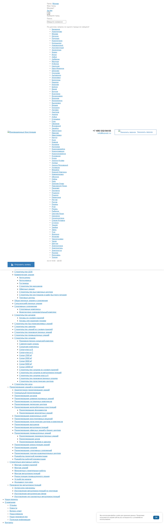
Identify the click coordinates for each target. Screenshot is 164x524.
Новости (13, 508)
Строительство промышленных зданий (31, 335)
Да (48, 10)
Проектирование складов (25, 448)
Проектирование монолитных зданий (35, 413)
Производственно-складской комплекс (36, 341)
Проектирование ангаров (25, 396)
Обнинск (55, 177)
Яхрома (55, 253)
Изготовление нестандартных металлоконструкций (37, 497)
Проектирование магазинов (26, 424)
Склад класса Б (26, 350)
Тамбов (55, 227)
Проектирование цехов (29, 439)
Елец (54, 121)
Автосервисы (25, 280)
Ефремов (55, 123)
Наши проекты (11, 499)
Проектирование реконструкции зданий (32, 445)
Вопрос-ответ (16, 511)
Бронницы (56, 80)
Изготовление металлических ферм (30, 494)
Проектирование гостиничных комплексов (33, 401)
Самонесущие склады (29, 344)
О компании (10, 502)
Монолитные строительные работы (30, 471)
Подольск (55, 38)
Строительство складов (24, 338)
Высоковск (56, 103)
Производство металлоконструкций (25, 485)
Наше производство (19, 517)
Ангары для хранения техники (32, 321)
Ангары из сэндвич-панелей (31, 318)
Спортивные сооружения (25, 306)
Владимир (56, 94)
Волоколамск (57, 96)
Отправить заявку (22, 264)
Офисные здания (27, 289)
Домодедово (57, 31)
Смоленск (56, 216)
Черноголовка (57, 239)
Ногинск (55, 36)
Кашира (55, 82)
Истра (54, 54)
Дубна (54, 117)
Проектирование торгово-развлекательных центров (37, 453)
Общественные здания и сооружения (31, 301)
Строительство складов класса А (34, 376)
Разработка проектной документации (30, 456)
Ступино (55, 223)
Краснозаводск (58, 151)
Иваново (55, 133)
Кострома (56, 147)
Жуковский (56, 126)
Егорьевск (56, 119)
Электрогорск (57, 246)
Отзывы (13, 505)
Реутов (54, 199)
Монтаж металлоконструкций (27, 473)
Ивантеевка (56, 135)
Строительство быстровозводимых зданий (33, 324)
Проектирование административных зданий (34, 399)
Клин (54, 140)
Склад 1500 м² (25, 355)
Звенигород (57, 130)
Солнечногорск (58, 218)
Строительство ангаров (24, 315)
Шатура (55, 243)
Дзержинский (57, 45)
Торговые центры (27, 298)
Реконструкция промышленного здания (32, 476)
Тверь (54, 229)
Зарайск (55, 128)
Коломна (55, 144)
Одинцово (56, 73)
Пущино (55, 195)
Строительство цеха (23, 384)
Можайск (55, 170)
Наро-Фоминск (58, 68)
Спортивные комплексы (30, 309)
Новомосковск (58, 174)
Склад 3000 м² (25, 361)
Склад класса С (26, 352)
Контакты (9, 522)
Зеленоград (56, 50)
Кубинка (55, 64)
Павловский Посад (59, 186)
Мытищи (55, 61)
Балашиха (56, 29)
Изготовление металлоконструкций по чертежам (36, 491)
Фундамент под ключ (23, 482)
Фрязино (55, 234)
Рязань (55, 209)
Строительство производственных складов (38, 378)
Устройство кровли (22, 479)
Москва (55, 3)
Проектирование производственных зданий (38, 436)
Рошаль (55, 204)
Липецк (55, 163)
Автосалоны (24, 278)
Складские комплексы (29, 347)
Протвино (56, 190)
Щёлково (55, 71)
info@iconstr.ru (104, 133)
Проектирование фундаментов (33, 410)
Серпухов (55, 66)
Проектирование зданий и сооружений (27, 387)
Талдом (55, 225)
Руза (53, 206)
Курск (54, 158)
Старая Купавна (58, 220)
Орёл (54, 181)
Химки (54, 52)
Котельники (56, 43)
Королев (55, 84)
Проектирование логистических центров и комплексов (38, 422)
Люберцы (56, 59)
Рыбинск (55, 211)
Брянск (55, 87)
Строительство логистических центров (36, 381)
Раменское (56, 197)
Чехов (54, 241)
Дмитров (55, 112)
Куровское (56, 156)
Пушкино (55, 193)
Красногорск (57, 41)
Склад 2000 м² (25, 358)
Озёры (54, 179)
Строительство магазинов (30, 286)
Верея (54, 89)
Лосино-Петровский (60, 165)
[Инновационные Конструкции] (25, 132)
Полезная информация (20, 520)
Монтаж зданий (21, 468)
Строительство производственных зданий (33, 332)
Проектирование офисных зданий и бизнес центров (37, 430)
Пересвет (55, 188)
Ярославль (56, 255)
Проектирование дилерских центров (30, 404)
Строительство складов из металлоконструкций (40, 373)
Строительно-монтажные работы (24, 462)
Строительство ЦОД (23, 272)
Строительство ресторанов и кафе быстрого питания (43, 295)
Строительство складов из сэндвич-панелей (38, 370)
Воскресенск (57, 100)
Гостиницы (24, 283)
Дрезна (55, 114)
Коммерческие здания (24, 275)
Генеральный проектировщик (27, 393)
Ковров (55, 142)
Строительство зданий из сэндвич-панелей (33, 329)
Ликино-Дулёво (58, 160)
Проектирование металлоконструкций (31, 427)
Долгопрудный (58, 47)
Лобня (54, 57)
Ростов (54, 202)
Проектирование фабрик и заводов (35, 442)
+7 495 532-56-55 (102, 131)
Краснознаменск (59, 153)
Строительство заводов (25, 327)
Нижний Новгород (59, 172)
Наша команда (16, 514)
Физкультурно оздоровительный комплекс (37, 312)
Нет (51, 10)
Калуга (54, 137)
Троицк (55, 257)
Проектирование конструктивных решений (33, 419)
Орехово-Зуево (58, 183)
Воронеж (55, 98)
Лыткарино (56, 75)
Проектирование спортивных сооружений (33, 450)
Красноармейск (58, 149)
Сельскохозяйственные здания (28, 303)
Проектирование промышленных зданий (32, 433)
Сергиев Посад (58, 213)
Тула (53, 232)
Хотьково (55, 236)
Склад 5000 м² (25, 364)
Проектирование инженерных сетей (30, 416)
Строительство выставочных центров (36, 292)
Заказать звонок (145, 132)
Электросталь (57, 248)
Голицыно (56, 107)
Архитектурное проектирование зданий (32, 390)
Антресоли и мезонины (24, 488)
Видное (55, 91)
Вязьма (55, 105)
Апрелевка (56, 77)
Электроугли (57, 250)
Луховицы (56, 167)
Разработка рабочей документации (30, 459)
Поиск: (49, 18)
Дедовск (55, 110)
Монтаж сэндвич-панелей (25, 465)
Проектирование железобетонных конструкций (35, 407)
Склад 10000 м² (26, 367)
